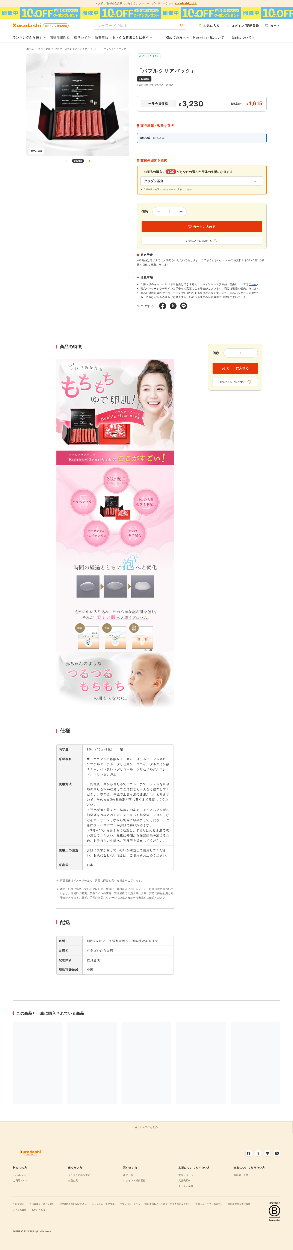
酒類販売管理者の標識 (239, 1204)
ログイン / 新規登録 (56, 25)
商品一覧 (128, 1175)
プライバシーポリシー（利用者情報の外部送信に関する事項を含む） (155, 1204)
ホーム (30, 48)
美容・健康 (44, 48)
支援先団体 (184, 1180)
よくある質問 (20, 1210)
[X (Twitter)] (258, 1153)
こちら (253, 284)
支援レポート (185, 1175)
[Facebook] (248, 1153)
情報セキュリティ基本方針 (209, 1204)
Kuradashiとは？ (186, 3)
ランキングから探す (28, 37)
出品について (242, 37)
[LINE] (267, 1153)
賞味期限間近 (60, 37)
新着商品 (101, 37)
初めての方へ (176, 37)
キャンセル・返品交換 (103, 1204)
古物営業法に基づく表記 (41, 1204)
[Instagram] (277, 1153)
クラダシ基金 (185, 1185)
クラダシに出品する (79, 1175)
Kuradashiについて (208, 37)
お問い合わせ (38, 1210)
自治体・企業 (241, 1175)
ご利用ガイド (20, 1180)
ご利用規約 (18, 1204)
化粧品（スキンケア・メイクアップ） (76, 48)
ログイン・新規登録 (134, 1180)
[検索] (182, 26)
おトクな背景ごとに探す (131, 37)
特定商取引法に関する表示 (73, 1204)
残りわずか (82, 37)
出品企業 (73, 1180)
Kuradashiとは (21, 1175)
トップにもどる (148, 1127)
